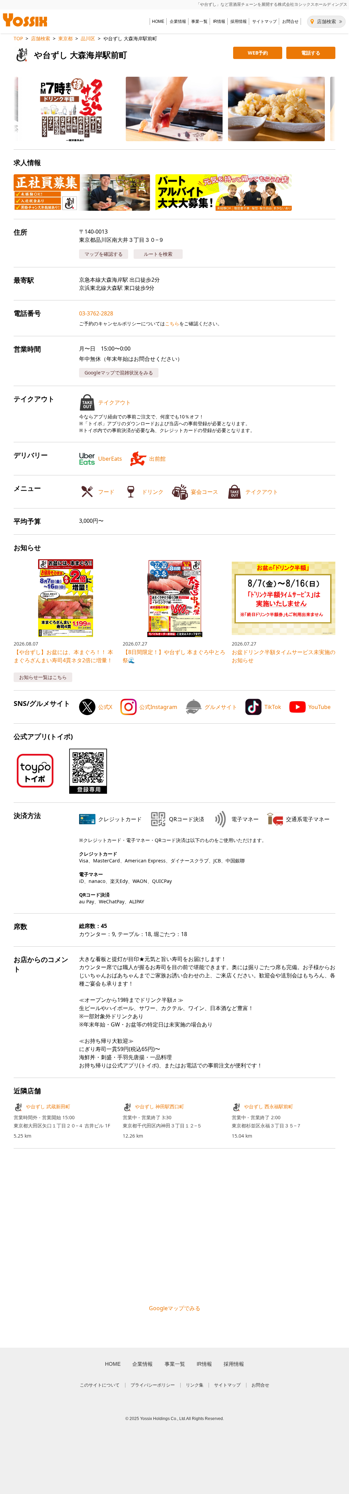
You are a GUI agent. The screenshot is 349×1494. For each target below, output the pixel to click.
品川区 (88, 38)
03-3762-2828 (96, 313)
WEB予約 (258, 52)
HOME (158, 21)
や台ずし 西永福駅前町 (268, 1106)
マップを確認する (104, 254)
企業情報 (178, 21)
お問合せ (290, 21)
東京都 (65, 38)
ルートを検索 (158, 254)
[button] (62, 109)
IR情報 (219, 21)
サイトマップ (264, 21)
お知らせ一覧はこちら (43, 677)
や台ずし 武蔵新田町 (48, 1106)
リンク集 (194, 1385)
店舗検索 (326, 21)
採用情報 (238, 21)
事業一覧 (199, 21)
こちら (172, 323)
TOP (18, 38)
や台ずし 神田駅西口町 (159, 1106)
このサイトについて (100, 1385)
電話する (310, 52)
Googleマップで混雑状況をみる (119, 372)
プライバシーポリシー (153, 1385)
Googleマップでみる (174, 1308)
